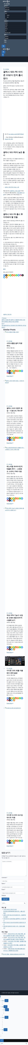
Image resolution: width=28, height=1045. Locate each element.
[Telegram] (4, 277)
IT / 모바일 (7, 3)
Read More (10, 376)
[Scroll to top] (24, 1036)
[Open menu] (3, 54)
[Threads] (23, 275)
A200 (6, 26)
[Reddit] (12, 275)
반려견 (3, 1000)
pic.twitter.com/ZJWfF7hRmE (16, 134)
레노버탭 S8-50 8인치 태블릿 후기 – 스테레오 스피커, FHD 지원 (15, 469)
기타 (6, 30)
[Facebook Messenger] (19, 275)
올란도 (6, 22)
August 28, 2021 (9, 139)
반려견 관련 (7, 9)
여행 (3, 1006)
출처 (4, 269)
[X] (6, 275)
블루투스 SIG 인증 (15, 191)
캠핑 (3, 1029)
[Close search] (2, 1040)
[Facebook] (4, 275)
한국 (6, 19)
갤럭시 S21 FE (7, 314)
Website (4, 895)
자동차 (3, 1017)
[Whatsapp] (16, 275)
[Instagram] (21, 275)
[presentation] (15, 334)
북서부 (8, 15)
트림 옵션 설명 (7, 32)
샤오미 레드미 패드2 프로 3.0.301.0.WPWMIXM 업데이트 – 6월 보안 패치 (14, 911)
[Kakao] (8, 275)
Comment (4, 877)
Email (3, 889)
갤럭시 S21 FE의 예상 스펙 (12, 187)
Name (3, 883)
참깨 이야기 (7, 7)
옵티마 (6, 28)
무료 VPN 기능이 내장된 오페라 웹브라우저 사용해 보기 (15, 617)
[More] (6, 277)
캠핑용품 (6, 38)
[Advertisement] (14, 115)
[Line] (10, 275)
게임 (5, 40)
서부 (7, 17)
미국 (4, 1009)
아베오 (6, 24)
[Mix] (14, 275)
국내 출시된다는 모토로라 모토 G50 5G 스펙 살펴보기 (14, 325)
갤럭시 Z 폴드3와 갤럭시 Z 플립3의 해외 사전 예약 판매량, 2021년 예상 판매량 (13, 320)
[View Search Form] (3, 46)
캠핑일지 (6, 36)
